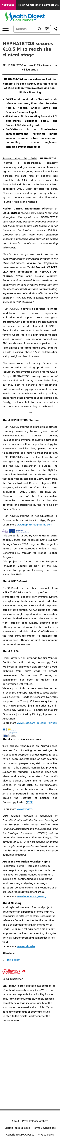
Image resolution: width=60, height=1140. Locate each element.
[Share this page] (55, 29)
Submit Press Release (17, 1127)
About (15, 1121)
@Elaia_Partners (47, 722)
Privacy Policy (45, 1134)
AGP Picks (8, 5)
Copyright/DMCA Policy (20, 1134)
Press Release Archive (35, 1121)
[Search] (39, 28)
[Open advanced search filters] (47, 28)
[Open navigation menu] (5, 29)
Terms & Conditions (44, 1127)
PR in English (13, 959)
